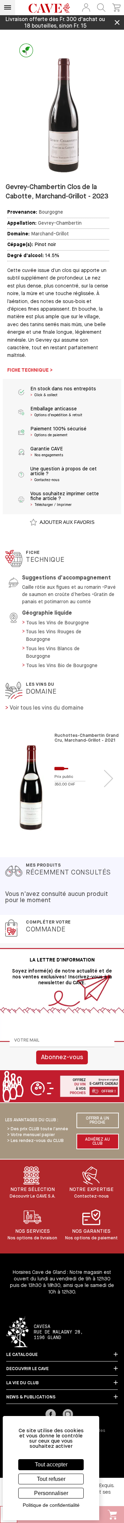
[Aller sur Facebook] (50, 1415)
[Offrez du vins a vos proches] (62, 1087)
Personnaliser (51, 1493)
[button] (86, 7)
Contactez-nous (91, 1196)
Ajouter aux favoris (67, 522)
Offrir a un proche (97, 1120)
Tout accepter (51, 1464)
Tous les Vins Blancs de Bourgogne (53, 652)
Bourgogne (51, 212)
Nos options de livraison (32, 1238)
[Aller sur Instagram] (68, 1415)
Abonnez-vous (62, 1057)
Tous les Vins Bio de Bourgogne (61, 665)
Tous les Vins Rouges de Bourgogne (53, 635)
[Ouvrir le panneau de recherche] (101, 7)
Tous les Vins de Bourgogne (57, 623)
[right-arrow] (108, 779)
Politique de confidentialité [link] (51, 1505)
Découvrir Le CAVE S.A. (32, 1196)
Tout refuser (51, 1479)
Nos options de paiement (91, 1238)
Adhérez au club (97, 1142)
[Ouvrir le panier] (116, 7)
